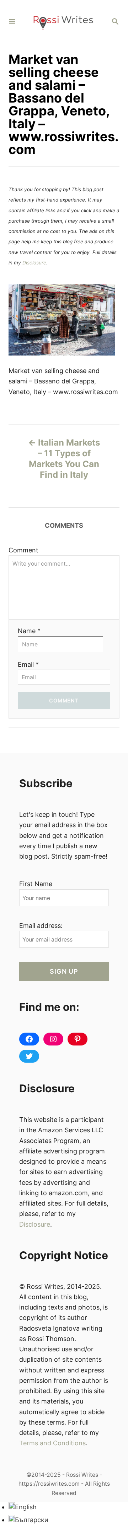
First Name (35, 884)
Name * (29, 631)
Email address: (41, 925)
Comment (23, 550)
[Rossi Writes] (63, 22)
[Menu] (12, 22)
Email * (28, 664)
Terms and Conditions (52, 1443)
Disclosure (34, 262)
